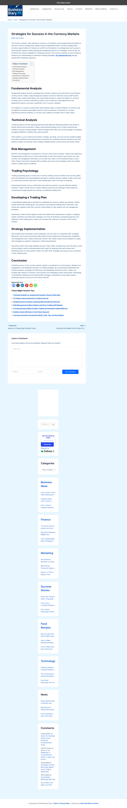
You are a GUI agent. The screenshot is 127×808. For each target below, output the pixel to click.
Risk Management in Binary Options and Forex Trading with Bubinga (38, 305)
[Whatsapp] (35, 285)
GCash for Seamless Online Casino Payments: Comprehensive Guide (48, 740)
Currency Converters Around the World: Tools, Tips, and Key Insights (38, 315)
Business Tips (59, 9)
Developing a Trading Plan (20, 75)
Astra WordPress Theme (89, 803)
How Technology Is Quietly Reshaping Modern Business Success (47, 675)
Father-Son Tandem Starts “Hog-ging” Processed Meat (48, 598)
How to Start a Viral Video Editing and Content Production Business (48, 493)
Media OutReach (101, 9)
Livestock (78, 9)
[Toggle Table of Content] (30, 64)
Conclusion (16, 80)
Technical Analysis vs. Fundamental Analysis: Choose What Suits (36, 295)
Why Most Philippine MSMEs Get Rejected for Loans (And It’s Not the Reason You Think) (48, 533)
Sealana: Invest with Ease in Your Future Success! (31, 312)
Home (10, 20)
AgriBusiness (34, 9)
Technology (48, 661)
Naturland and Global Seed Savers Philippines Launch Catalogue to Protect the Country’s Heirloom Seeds (48, 708)
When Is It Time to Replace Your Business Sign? (47, 573)
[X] (18, 285)
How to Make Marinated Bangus (47, 641)
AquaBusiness (47, 9)
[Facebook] (14, 285)
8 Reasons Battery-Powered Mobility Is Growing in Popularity (48, 668)
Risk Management (18, 71)
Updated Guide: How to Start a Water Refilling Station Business (46, 500)
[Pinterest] (27, 285)
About (56, 803)
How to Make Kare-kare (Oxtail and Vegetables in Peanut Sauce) (48, 648)
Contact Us (114, 9)
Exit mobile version (63, 3)
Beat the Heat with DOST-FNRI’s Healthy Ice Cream (48, 635)
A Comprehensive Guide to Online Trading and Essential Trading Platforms (40, 308)
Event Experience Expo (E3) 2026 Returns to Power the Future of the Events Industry (47, 715)
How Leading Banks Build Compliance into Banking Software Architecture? (48, 540)
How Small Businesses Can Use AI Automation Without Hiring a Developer (48, 681)
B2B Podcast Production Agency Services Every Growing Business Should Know (47, 567)
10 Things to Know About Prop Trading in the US (30, 298)
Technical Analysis (18, 69)
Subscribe (47, 444)
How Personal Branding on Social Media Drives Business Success (47, 560)
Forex (15, 20)
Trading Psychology (18, 73)
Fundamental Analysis (19, 66)
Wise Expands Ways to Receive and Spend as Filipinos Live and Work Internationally (48, 702)
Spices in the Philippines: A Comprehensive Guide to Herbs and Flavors (48, 754)
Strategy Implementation (20, 78)
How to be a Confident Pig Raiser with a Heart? (48, 604)
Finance (70, 9)
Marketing (88, 9)
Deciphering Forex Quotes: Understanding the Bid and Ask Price (36, 302)
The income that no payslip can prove (47, 527)
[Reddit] (31, 285)
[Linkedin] (22, 285)
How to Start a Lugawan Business (47, 506)
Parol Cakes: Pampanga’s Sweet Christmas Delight (47, 611)
